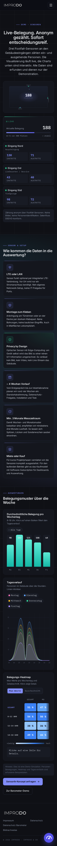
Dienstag (31, 595)
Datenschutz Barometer (15, 825)
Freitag (15, 606)
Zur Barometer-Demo (17, 790)
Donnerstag (35, 600)
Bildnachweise (10, 830)
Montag (15, 595)
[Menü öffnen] (51, 5)
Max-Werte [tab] (15, 690)
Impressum (8, 820)
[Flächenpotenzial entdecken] (49, 838)
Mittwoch (16, 600)
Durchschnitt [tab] (32, 691)
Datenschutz (36, 820)
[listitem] (10, 553)
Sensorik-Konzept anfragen (21, 781)
